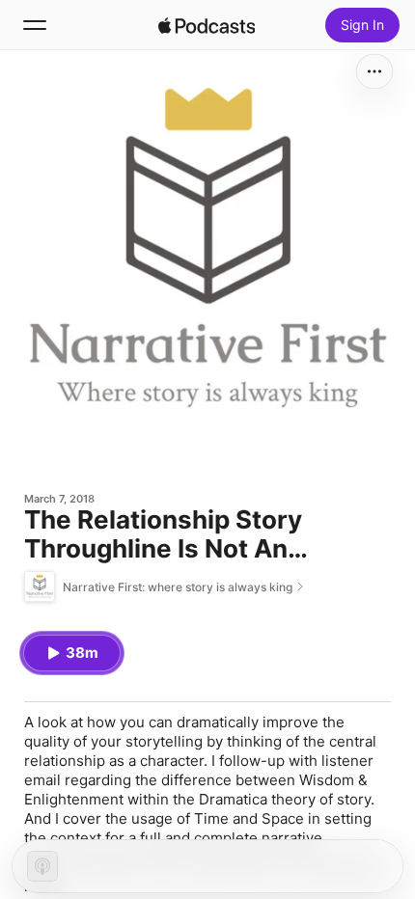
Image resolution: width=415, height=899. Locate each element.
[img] (206, 25)
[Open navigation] (35, 25)
